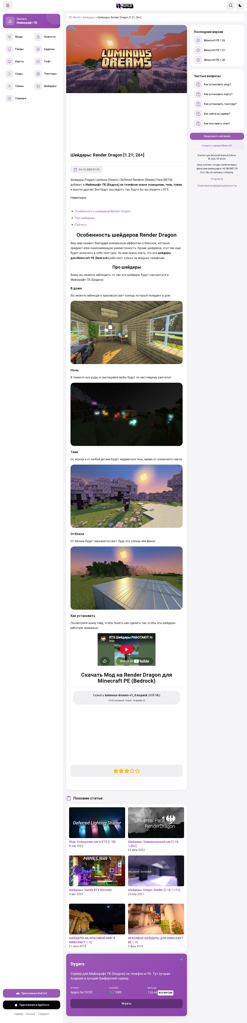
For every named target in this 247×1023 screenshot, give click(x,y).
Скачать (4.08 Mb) (126, 698)
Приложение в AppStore (34, 1004)
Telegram (43, 1013)
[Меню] (7, 5)
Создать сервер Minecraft (217, 145)
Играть (126, 1003)
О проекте (217, 179)
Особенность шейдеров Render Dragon (103, 211)
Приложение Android (34, 993)
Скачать (81, 224)
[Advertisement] (126, 122)
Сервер (18, 1013)
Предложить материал (217, 136)
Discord (30, 1013)
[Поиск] (231, 5)
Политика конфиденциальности (217, 185)
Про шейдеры (85, 218)
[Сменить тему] (240, 5)
